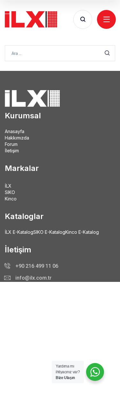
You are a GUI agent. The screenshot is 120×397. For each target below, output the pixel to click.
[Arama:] (60, 52)
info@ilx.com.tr (33, 278)
